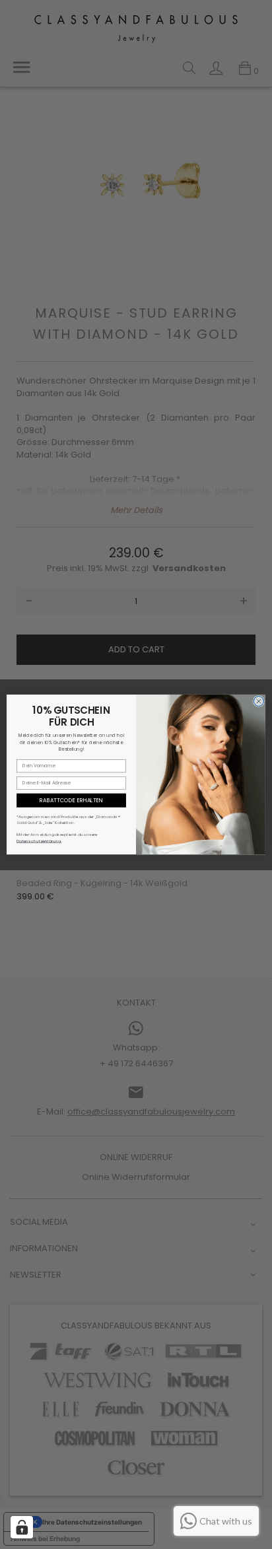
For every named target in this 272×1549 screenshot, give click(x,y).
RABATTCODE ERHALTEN (71, 800)
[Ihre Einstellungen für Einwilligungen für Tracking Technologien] (22, 1527)
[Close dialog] (258, 701)
